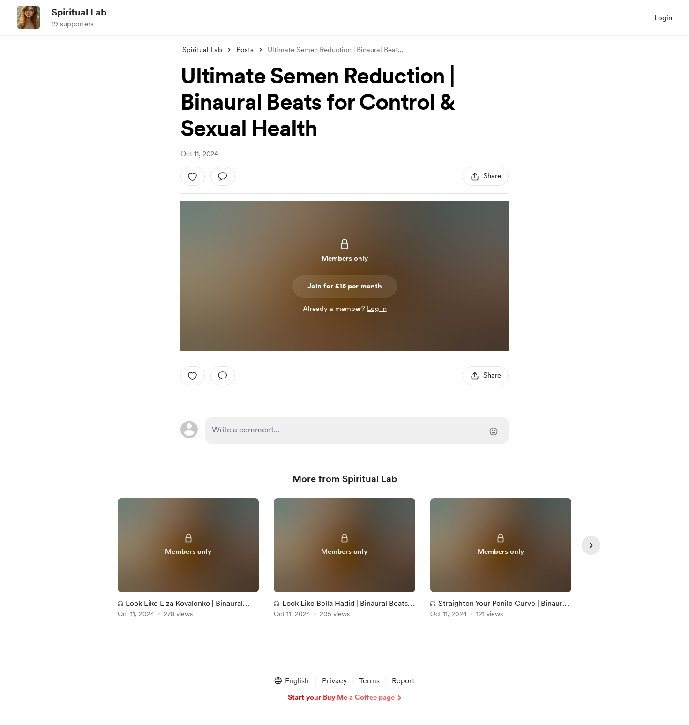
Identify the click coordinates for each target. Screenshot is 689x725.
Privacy (334, 680)
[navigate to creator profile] (28, 17)
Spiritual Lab (79, 12)
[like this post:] (192, 176)
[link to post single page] (188, 560)
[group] (188, 560)
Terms (369, 680)
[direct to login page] (357, 430)
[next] (591, 545)
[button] (291, 681)
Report (403, 680)
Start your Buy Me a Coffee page (341, 697)
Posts (245, 49)
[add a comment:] (222, 176)
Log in (377, 308)
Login (663, 18)
